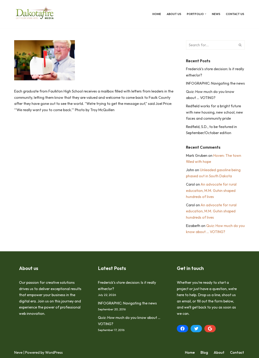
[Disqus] (94, 176)
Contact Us (235, 14)
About (219, 352)
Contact (237, 352)
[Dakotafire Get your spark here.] (34, 14)
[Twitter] (196, 328)
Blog (204, 352)
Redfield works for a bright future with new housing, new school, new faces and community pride (214, 112)
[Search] (240, 45)
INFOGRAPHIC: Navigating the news (215, 83)
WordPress (54, 352)
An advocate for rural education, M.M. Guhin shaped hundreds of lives (211, 190)
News (216, 14)
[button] (205, 14)
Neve (18, 352)
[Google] (210, 328)
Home (156, 14)
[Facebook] (182, 328)
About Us (174, 14)
